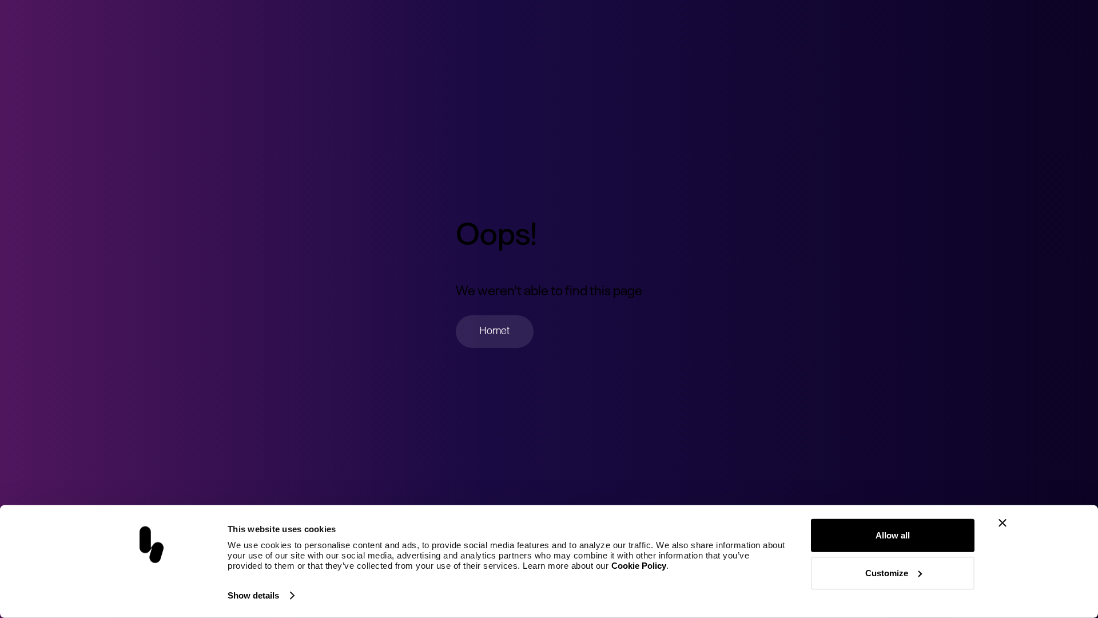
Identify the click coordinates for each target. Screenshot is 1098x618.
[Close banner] (1002, 523)
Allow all (893, 535)
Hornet (494, 330)
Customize (886, 572)
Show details (253, 595)
